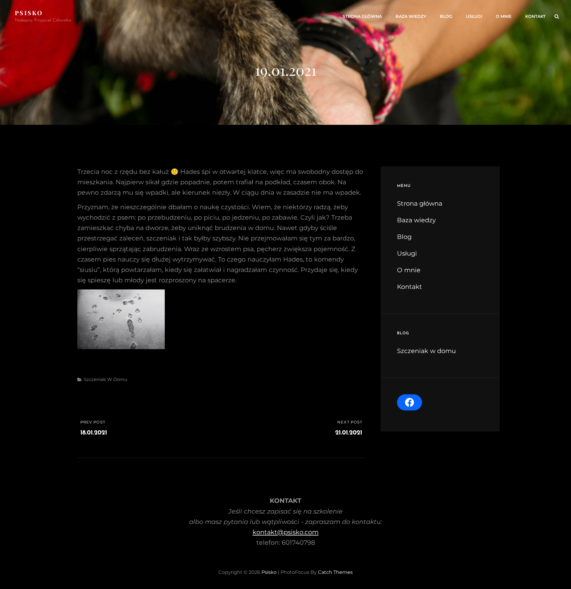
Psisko (29, 13)
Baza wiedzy (411, 16)
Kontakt (535, 16)
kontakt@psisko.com (285, 532)
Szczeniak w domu (105, 379)
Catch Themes (335, 572)
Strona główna (362, 16)
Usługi (474, 16)
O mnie (504, 16)
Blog (446, 16)
